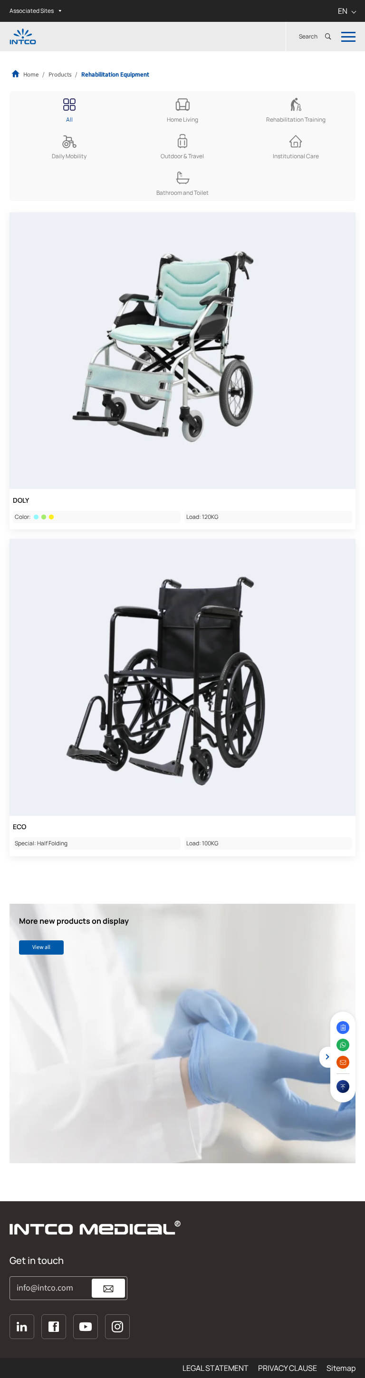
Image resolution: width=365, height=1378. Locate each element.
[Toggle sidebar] (324, 1057)
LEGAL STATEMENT (215, 1368)
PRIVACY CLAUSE (287, 1368)
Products (59, 74)
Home (30, 74)
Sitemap (341, 1368)
